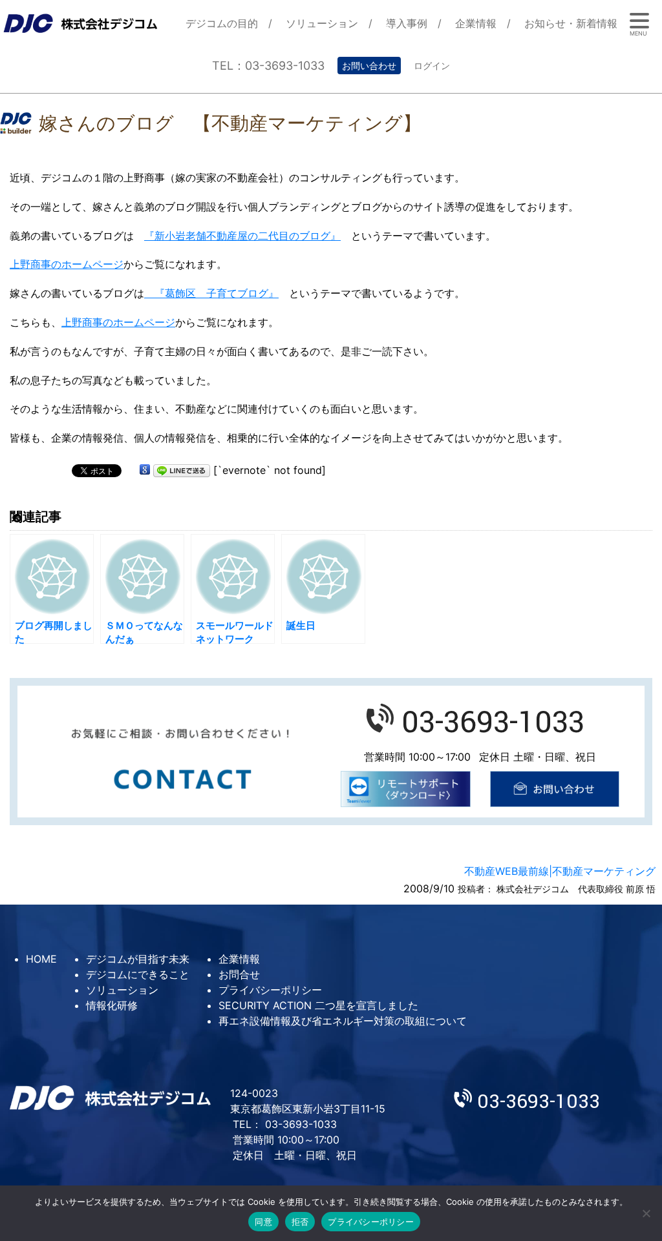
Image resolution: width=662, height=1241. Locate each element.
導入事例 (406, 23)
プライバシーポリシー (270, 989)
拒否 (300, 1221)
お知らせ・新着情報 (570, 23)
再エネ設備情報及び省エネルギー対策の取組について (343, 1020)
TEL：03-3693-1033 (268, 65)
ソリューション (322, 23)
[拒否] (645, 1213)
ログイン (432, 65)
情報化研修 (112, 1005)
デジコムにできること (137, 974)
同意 (263, 1221)
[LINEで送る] (181, 470)
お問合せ (239, 974)
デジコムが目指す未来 (137, 958)
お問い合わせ (369, 65)
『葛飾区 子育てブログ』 (211, 293)
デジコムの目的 (222, 23)
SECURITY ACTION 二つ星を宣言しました (318, 1005)
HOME (41, 958)
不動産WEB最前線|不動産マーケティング (560, 871)
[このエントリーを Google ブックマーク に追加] (145, 470)
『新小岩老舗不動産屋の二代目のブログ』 (242, 235)
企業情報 (475, 23)
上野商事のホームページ (66, 264)
